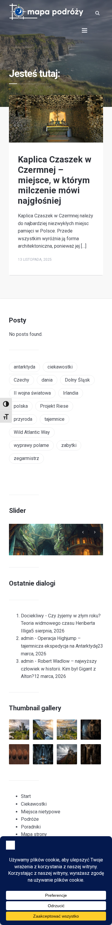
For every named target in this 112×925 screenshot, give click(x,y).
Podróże (30, 819)
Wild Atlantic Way (32, 432)
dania (47, 380)
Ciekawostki (34, 804)
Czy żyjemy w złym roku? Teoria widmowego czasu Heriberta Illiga (61, 623)
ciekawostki (60, 367)
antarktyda (24, 367)
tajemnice (55, 419)
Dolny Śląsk (77, 380)
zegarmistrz (26, 458)
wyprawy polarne (31, 445)
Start (26, 796)
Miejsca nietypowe (40, 812)
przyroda (23, 419)
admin (27, 638)
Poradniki (31, 827)
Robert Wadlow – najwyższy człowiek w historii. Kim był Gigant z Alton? (59, 668)
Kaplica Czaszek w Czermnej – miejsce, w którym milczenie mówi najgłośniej (54, 180)
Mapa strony (34, 834)
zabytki (68, 445)
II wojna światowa (32, 393)
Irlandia (70, 393)
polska (21, 406)
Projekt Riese (54, 406)
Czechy (21, 380)
